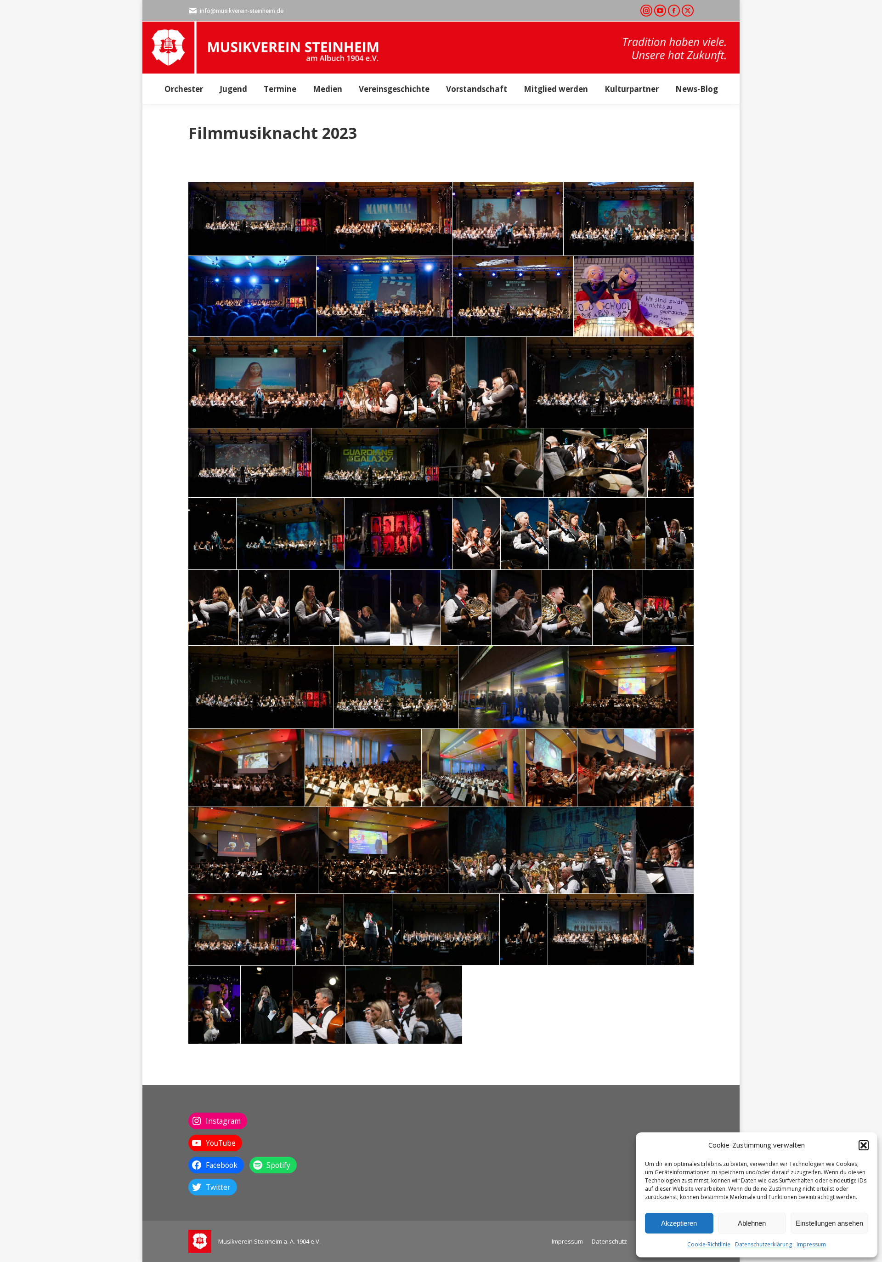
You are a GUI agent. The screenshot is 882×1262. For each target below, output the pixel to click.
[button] (863, 1145)
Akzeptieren (679, 1223)
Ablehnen (752, 1223)
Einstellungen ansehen (829, 1223)
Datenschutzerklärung (763, 1244)
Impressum (811, 1244)
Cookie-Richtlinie (708, 1244)
